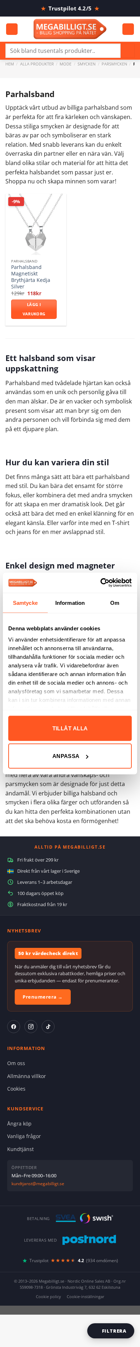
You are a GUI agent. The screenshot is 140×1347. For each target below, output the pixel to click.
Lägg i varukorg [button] (34, 309)
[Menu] (12, 29)
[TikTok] (48, 1026)
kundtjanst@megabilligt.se (37, 1184)
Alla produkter (37, 64)
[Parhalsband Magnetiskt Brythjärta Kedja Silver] (35, 224)
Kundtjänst (20, 1149)
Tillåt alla (70, 728)
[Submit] (128, 51)
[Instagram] (30, 1026)
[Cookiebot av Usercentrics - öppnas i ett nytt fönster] (101, 583)
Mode (65, 64)
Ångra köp (19, 1123)
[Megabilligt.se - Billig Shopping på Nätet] (70, 29)
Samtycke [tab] (25, 602)
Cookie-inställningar (85, 1296)
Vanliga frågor (24, 1136)
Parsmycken (114, 64)
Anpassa (66, 756)
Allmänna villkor (26, 1076)
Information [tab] (70, 602)
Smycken (86, 64)
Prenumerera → (43, 997)
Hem (9, 64)
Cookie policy (48, 1296)
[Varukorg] (128, 29)
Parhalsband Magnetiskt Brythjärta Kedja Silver (30, 276)
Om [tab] (114, 602)
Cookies (16, 1088)
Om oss (16, 1063)
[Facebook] (13, 1026)
